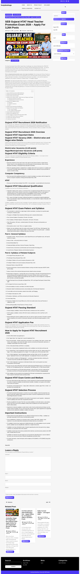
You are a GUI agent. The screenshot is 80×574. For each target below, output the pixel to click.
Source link (7, 445)
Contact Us (37, 8)
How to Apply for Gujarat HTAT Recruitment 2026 (17, 114)
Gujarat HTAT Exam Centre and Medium (15, 116)
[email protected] (44, 370)
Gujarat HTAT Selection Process (13, 117)
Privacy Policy (38, 5)
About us (29, 5)
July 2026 (55, 29)
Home (23, 5)
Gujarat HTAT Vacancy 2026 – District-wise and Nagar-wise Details (20, 97)
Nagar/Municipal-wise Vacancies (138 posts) (16, 99)
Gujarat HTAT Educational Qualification (14, 106)
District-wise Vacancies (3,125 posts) (15, 98)
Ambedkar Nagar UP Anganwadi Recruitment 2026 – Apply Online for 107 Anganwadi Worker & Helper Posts (12, 523)
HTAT (9, 105)
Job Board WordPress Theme (36, 572)
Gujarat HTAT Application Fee (12, 113)
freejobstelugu (6, 5)
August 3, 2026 (10, 30)
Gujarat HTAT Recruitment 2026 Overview (15, 94)
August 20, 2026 (26, 522)
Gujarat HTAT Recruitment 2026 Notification (15, 93)
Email (6, 480)
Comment (7, 454)
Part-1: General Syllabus (13, 109)
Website (6, 487)
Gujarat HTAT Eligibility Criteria (13, 101)
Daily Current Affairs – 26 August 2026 (44, 512)
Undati (17, 30)
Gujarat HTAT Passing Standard (13, 111)
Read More (10, 552)
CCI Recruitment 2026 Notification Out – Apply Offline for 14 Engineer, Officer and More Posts (28, 515)
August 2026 (55, 27)
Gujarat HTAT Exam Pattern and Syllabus (15, 107)
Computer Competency (12, 103)
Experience (10, 102)
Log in (54, 37)
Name (6, 473)
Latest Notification (16, 14)
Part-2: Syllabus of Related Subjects (15, 110)
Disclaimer (47, 5)
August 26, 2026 (42, 517)
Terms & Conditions (27, 8)
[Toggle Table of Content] (31, 91)
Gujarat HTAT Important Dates (13, 95)
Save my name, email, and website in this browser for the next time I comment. (22, 494)
